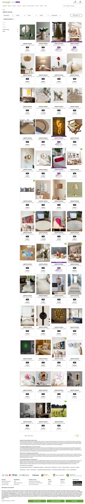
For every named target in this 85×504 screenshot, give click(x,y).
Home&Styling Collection (38, 467)
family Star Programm (6, 481)
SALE (4, 31)
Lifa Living (73, 467)
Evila (68, 469)
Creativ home (22, 469)
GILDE (28, 469)
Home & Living (6, 29)
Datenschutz (16, 484)
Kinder (49, 484)
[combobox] (72, 6)
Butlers (77, 467)
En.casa (59, 467)
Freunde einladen (5, 482)
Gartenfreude (47, 467)
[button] (80, 2)
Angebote (50, 481)
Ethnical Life (54, 467)
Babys (49, 482)
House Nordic (33, 469)
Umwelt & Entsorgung (33, 484)
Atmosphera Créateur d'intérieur (44, 469)
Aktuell (61, 481)
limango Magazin (5, 484)
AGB (15, 481)
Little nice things (65, 467)
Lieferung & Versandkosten (34, 481)
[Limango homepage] (6, 2)
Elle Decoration (73, 469)
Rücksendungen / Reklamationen (35, 482)
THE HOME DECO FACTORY (26, 467)
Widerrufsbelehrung (18, 482)
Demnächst (62, 482)
